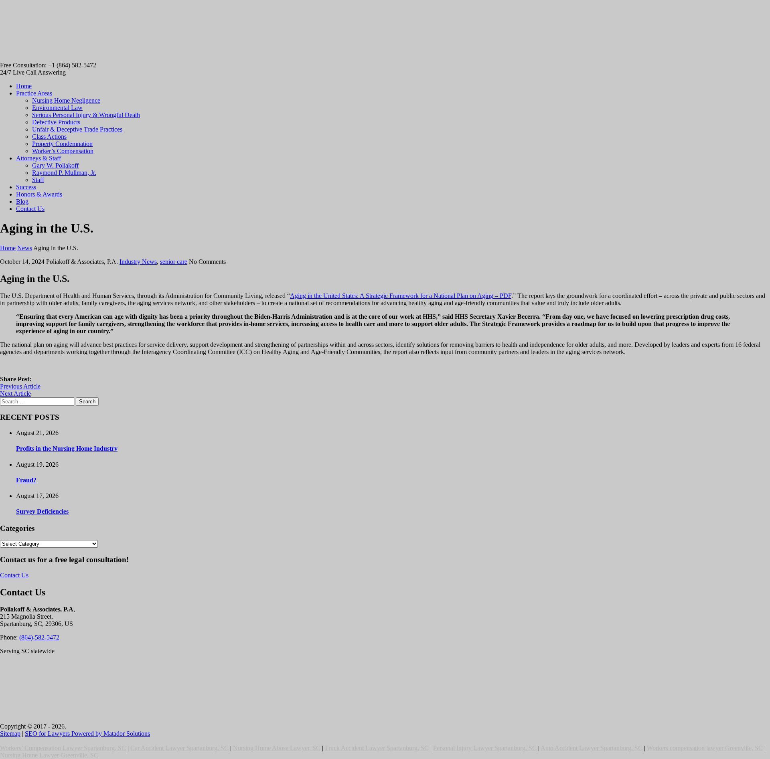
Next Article (15, 393)
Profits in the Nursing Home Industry (67, 448)
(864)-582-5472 (39, 637)
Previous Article (20, 386)
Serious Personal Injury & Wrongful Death (86, 114)
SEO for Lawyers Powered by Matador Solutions (87, 733)
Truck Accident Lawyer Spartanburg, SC (377, 748)
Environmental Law (57, 107)
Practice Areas (34, 93)
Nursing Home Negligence (66, 100)
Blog (22, 201)
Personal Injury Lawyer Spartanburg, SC (485, 748)
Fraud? (26, 480)
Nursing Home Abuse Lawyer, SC (276, 748)
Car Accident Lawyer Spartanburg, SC (179, 748)
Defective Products (56, 122)
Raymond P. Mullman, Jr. (64, 172)
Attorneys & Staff (38, 158)
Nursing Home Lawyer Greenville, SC (49, 755)
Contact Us (30, 208)
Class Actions (49, 136)
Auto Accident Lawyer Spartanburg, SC (591, 748)
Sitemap (10, 733)
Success (26, 187)
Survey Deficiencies (42, 511)
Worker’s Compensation (62, 151)
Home (24, 86)
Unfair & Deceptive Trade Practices (77, 129)
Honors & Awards (39, 194)
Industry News (138, 261)
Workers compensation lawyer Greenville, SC (705, 748)
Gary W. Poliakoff (55, 165)
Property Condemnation (62, 143)
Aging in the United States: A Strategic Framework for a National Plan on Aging (400, 295)
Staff (38, 179)
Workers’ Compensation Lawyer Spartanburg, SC (63, 748)
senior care (173, 261)
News (24, 248)
